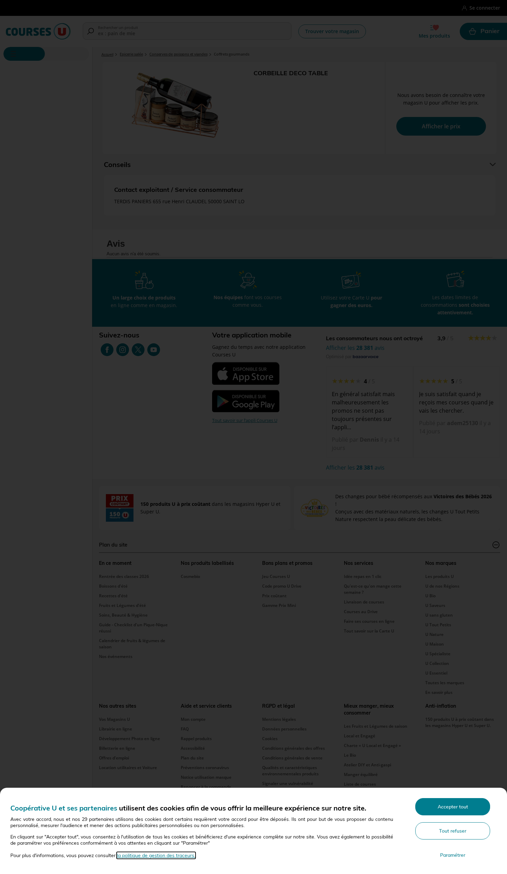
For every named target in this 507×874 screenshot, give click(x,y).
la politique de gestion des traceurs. (156, 855)
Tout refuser (452, 831)
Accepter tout (453, 807)
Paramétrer (452, 855)
